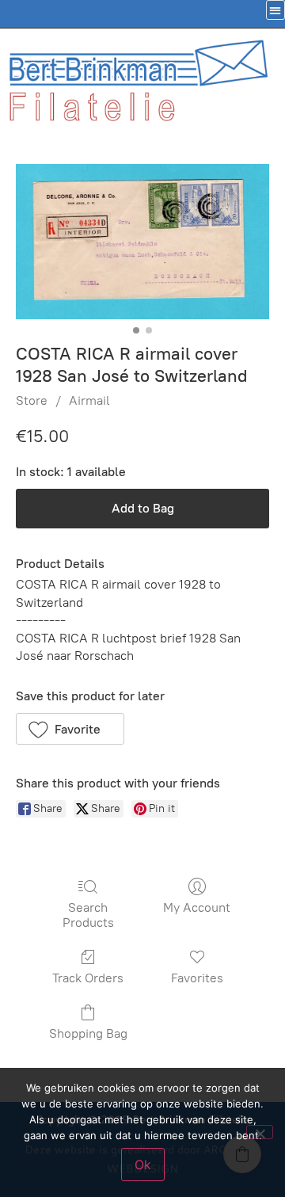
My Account (196, 907)
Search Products (88, 915)
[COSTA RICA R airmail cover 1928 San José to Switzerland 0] (142, 241)
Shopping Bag (88, 1033)
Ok (143, 1164)
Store (32, 400)
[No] (259, 1132)
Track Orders (88, 977)
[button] (70, 729)
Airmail (89, 400)
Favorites (197, 977)
